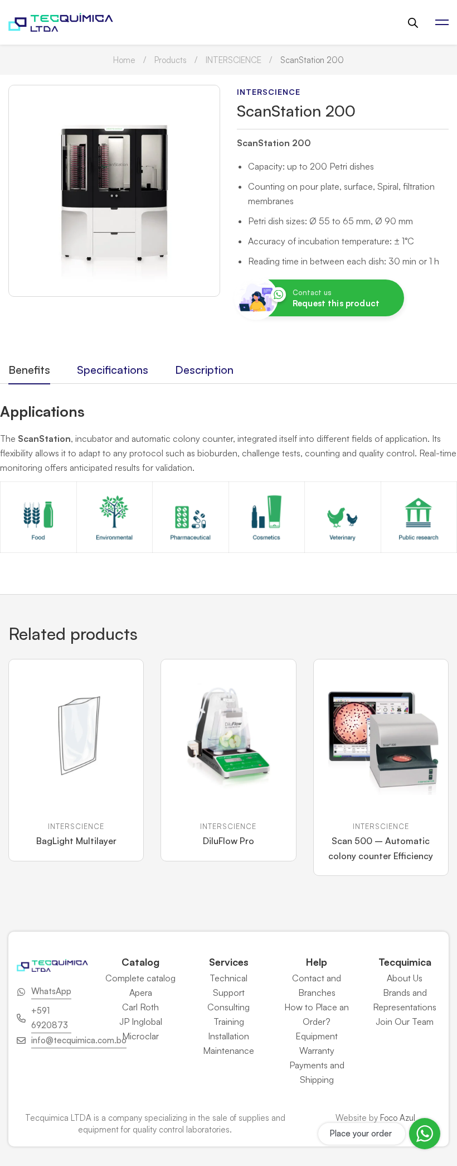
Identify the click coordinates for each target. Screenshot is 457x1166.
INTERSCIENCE (233, 60)
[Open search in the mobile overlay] (413, 22)
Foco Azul (397, 1117)
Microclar (140, 1036)
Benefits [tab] (29, 370)
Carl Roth (140, 1007)
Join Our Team (405, 1021)
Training (228, 1021)
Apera (140, 992)
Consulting (228, 1007)
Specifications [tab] (112, 370)
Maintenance (228, 1050)
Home (124, 60)
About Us (404, 978)
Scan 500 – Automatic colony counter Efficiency (380, 848)
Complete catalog (140, 978)
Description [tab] (204, 370)
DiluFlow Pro (228, 840)
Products (170, 60)
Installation (228, 1036)
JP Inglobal (140, 1021)
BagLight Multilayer (76, 840)
